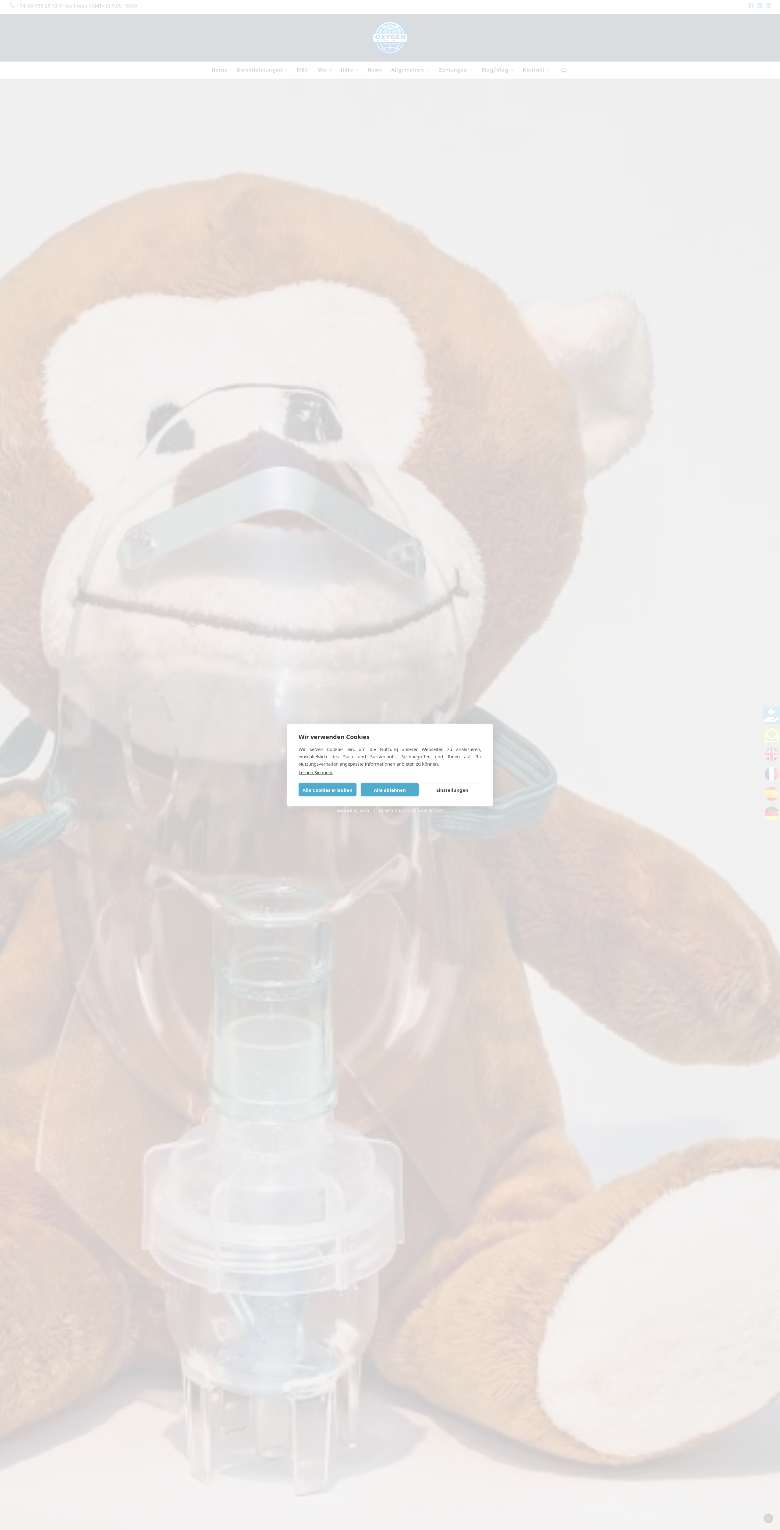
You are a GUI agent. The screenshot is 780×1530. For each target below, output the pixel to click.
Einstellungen (452, 790)
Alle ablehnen (390, 790)
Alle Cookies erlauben (328, 790)
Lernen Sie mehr (316, 772)
